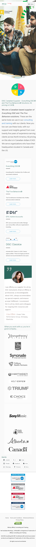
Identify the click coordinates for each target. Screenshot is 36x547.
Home (7, 517)
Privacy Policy (19, 520)
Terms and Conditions (16, 517)
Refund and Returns (28, 517)
